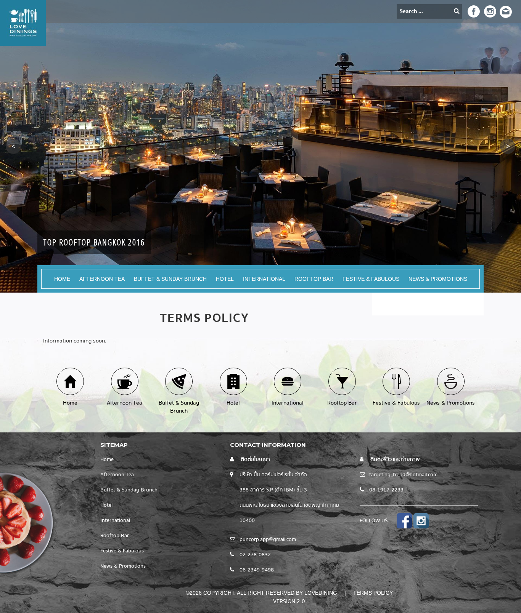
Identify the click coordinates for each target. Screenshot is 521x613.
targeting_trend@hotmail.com (403, 475)
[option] (260, 146)
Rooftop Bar (313, 279)
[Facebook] (473, 11)
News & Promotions (437, 279)
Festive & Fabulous (371, 279)
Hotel (225, 279)
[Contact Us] (506, 11)
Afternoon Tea (102, 279)
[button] (13, 146)
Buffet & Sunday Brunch (170, 279)
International (264, 279)
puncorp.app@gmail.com (268, 539)
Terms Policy (373, 593)
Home (62, 279)
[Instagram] (489, 11)
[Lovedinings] (23, 22)
